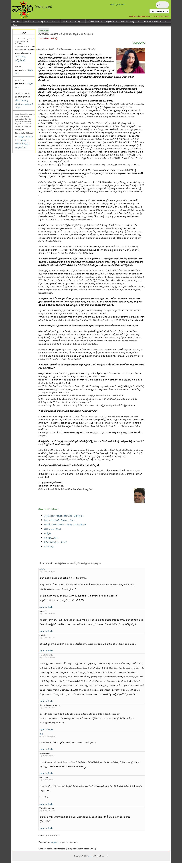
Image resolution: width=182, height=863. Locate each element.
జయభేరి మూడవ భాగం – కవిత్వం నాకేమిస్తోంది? (65, 524)
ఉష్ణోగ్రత (47, 533)
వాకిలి (90, 856)
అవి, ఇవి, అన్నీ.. (127, 21)
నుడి (15, 24)
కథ (52, 21)
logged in (55, 842)
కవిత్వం (40, 21)
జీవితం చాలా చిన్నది (52, 529)
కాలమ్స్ (26, 21)
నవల (64, 21)
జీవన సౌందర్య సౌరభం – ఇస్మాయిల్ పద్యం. (24, 104)
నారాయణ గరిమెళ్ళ (48, 38)
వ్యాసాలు (109, 21)
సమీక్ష (76, 21)
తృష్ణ (41, 733)
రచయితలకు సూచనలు (151, 21)
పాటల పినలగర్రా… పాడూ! (55, 542)
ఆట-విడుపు (49, 546)
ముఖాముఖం (92, 21)
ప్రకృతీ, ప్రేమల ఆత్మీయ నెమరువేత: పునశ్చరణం (64, 515)
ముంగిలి (16, 21)
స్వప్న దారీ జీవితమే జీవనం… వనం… (60, 520)
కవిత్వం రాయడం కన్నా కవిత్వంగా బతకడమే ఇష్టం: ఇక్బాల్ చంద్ (24, 141)
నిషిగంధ (42, 569)
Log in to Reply (46, 607)
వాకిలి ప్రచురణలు (117, 4)
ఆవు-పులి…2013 (51, 537)
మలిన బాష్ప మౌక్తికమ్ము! (20, 58)
